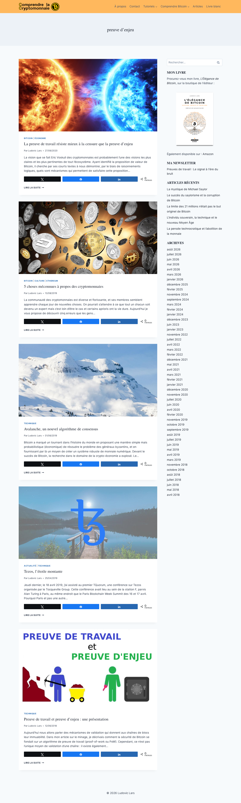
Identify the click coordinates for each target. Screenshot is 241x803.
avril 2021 (173, 369)
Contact (135, 6)
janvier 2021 (175, 384)
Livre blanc (213, 6)
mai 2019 (173, 449)
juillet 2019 (174, 439)
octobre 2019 (175, 424)
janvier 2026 (175, 279)
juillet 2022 (174, 339)
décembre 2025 (177, 284)
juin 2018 (173, 484)
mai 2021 (173, 364)
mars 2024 (174, 304)
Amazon (208, 154)
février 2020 (175, 414)
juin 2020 (173, 404)
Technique (30, 423)
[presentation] (88, 95)
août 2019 (173, 434)
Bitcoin (28, 138)
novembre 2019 (177, 419)
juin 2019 (173, 444)
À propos (120, 6)
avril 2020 (173, 409)
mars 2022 (174, 349)
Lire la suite (34, 187)
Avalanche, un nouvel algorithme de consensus (61, 428)
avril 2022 (173, 344)
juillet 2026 (174, 254)
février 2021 (174, 379)
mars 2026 (174, 274)
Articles (198, 6)
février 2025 (175, 289)
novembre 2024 (177, 294)
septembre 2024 (178, 299)
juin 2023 (173, 324)
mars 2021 (174, 374)
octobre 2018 (175, 469)
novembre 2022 (177, 334)
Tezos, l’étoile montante (43, 571)
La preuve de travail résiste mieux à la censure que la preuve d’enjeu (78, 143)
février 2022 (175, 354)
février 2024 (175, 309)
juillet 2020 (174, 399)
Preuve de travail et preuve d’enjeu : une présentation (66, 719)
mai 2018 (173, 489)
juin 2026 (173, 259)
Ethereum (52, 281)
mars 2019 (174, 459)
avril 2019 (173, 454)
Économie (40, 138)
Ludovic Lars (35, 150)
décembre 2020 (177, 389)
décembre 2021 (177, 359)
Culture (39, 281)
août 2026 (174, 249)
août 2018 (173, 474)
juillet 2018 (174, 479)
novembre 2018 (177, 464)
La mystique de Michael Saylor (187, 189)
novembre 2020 (177, 394)
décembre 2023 (177, 319)
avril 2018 (173, 494)
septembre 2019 (178, 429)
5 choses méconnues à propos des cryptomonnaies (63, 286)
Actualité (30, 566)
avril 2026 (173, 269)
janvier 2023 (175, 329)
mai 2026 (173, 264)
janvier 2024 (175, 314)
